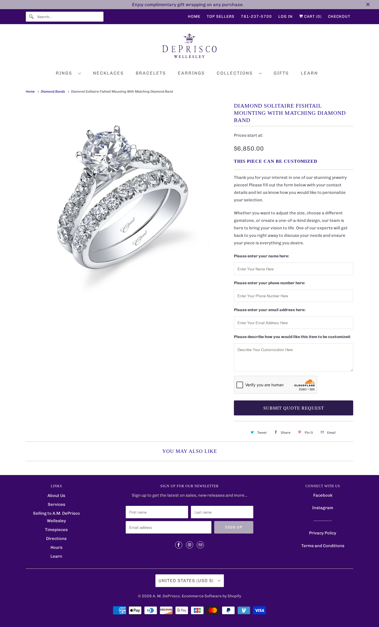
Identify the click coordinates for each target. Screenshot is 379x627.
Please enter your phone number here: (269, 283)
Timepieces (56, 529)
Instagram (322, 507)
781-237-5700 (256, 16)
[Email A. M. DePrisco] (200, 545)
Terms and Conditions (322, 545)
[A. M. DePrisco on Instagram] (189, 545)
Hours (56, 547)
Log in (285, 16)
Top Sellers (220, 16)
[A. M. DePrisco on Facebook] (178, 545)
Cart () (312, 16)
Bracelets (151, 73)
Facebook (322, 495)
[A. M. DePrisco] (189, 46)
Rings (65, 73)
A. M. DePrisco (166, 596)
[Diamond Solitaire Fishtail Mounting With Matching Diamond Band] (127, 209)
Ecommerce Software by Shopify (211, 596)
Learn (309, 73)
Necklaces (108, 73)
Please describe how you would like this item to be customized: (292, 336)
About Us (56, 495)
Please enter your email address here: (269, 310)
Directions (56, 538)
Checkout (339, 16)
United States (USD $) (186, 580)
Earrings (191, 73)
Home (194, 16)
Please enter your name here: (261, 256)
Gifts (281, 73)
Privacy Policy (322, 532)
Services (56, 504)
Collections (236, 73)
